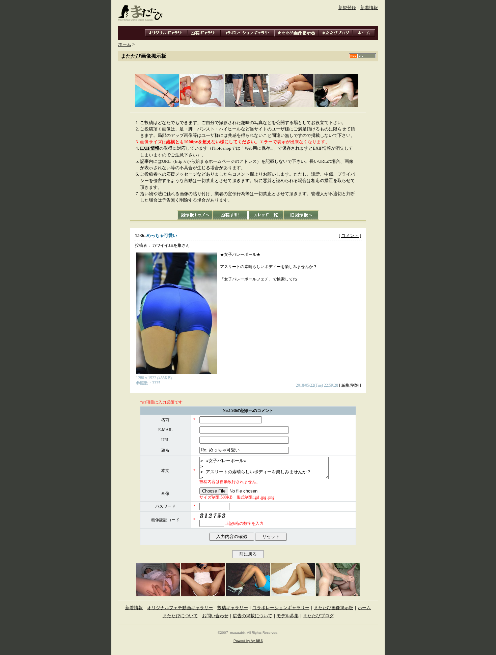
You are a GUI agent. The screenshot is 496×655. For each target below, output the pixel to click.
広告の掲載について (252, 616)
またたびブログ (318, 616)
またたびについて (180, 616)
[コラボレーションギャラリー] (247, 33)
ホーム (124, 44)
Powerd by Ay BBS (248, 641)
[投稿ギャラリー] (204, 33)
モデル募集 (288, 616)
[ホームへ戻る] (364, 33)
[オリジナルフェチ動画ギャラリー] (166, 33)
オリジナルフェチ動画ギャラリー (180, 607)
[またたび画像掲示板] (296, 33)
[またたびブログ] (336, 33)
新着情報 (369, 7)
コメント (350, 235)
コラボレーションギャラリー (280, 607)
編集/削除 (350, 385)
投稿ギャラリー (232, 607)
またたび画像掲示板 (333, 607)
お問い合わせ (215, 616)
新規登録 (347, 7)
